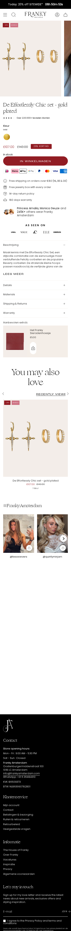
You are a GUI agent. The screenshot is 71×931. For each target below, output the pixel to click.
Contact (8, 810)
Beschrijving (11, 245)
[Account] (57, 15)
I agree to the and (32, 922)
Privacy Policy (33, 920)
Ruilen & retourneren (16, 819)
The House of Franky (16, 850)
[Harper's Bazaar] (46, 232)
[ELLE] (13, 232)
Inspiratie (9, 864)
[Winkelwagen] (65, 15)
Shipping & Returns (15, 303)
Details (7, 285)
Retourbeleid (11, 824)
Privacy (7, 869)
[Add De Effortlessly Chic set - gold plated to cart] (29, 548)
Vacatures (9, 859)
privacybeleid (56, 928)
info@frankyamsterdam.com (21, 773)
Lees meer (13, 273)
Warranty (9, 313)
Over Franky (10, 854)
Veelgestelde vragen (16, 829)
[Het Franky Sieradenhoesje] (15, 341)
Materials (9, 294)
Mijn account (11, 805)
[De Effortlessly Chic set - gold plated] (35, 438)
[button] (63, 538)
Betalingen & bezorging (18, 814)
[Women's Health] (57, 232)
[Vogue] (24, 232)
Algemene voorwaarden (19, 874)
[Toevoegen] (33, 348)
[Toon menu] (5, 15)
